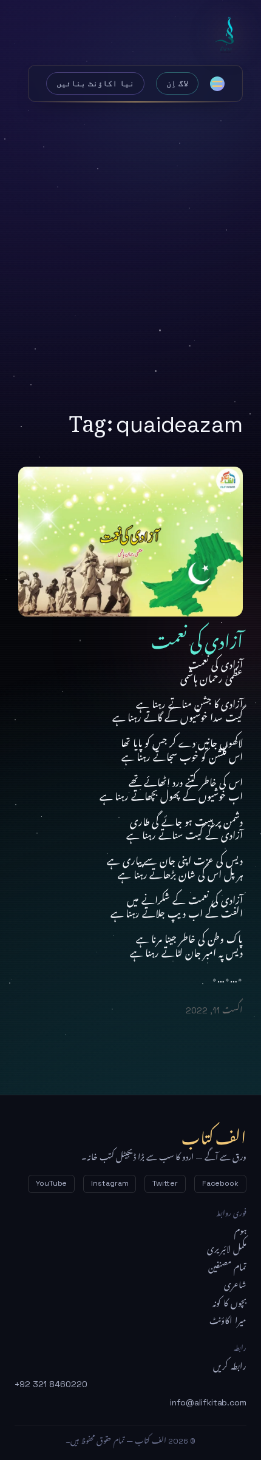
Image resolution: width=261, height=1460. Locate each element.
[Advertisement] (130, 250)
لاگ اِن (177, 83)
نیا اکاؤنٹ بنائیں (95, 83)
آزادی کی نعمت (197, 637)
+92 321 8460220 (51, 1384)
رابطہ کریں (229, 1366)
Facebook (220, 1183)
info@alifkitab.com (208, 1402)
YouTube (51, 1183)
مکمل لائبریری (226, 1249)
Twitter (164, 1183)
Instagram (109, 1183)
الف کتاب (227, 35)
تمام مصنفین (227, 1267)
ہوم (240, 1231)
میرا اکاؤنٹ (227, 1321)
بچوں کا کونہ (229, 1303)
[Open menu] (217, 83)
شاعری (235, 1285)
